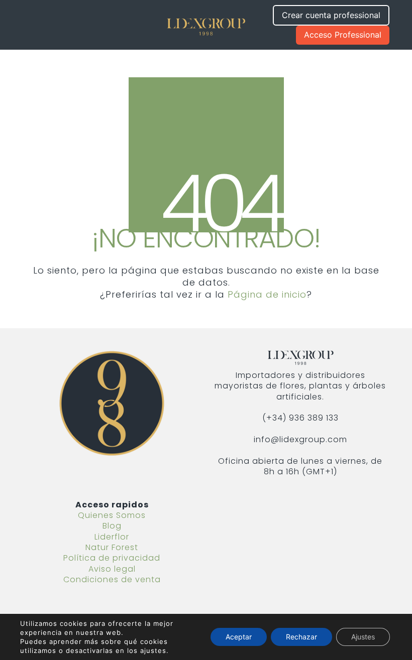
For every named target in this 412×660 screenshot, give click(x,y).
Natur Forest (111, 547)
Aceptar (239, 636)
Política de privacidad (111, 558)
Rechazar (301, 636)
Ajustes (363, 636)
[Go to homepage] (206, 25)
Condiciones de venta (112, 579)
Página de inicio (267, 295)
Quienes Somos (112, 515)
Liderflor (111, 537)
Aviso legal (112, 569)
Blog (112, 525)
